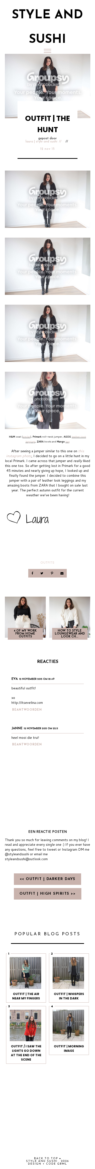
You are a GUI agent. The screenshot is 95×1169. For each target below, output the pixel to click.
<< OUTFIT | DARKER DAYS (48, 879)
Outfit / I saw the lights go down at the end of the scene (26, 1053)
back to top (46, 1158)
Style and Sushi (41, 1161)
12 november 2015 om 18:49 (37, 679)
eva (14, 679)
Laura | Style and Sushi (41, 141)
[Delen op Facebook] (32, 573)
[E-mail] (62, 573)
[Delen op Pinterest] (52, 573)
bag (68, 441)
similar (26, 436)
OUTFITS (47, 562)
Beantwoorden (27, 709)
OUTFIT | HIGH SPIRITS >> (47, 894)
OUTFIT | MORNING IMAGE (69, 1048)
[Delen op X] (42, 573)
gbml (62, 1164)
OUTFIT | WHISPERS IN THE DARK (69, 996)
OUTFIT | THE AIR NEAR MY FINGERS (26, 996)
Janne (16, 728)
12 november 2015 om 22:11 (41, 728)
